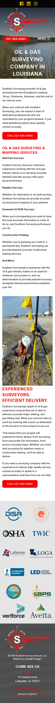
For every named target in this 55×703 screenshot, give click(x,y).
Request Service (27, 694)
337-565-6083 (16, 38)
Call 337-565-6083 (20, 135)
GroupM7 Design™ (33, 659)
